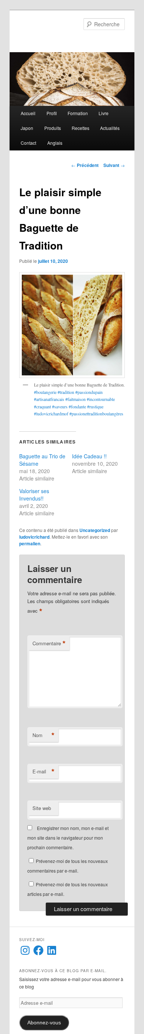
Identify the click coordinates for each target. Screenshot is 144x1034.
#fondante (77, 406)
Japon (27, 128)
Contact (28, 143)
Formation (78, 113)
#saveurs (60, 406)
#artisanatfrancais (49, 399)
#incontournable (101, 399)
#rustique (95, 406)
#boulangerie (45, 392)
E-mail (43, 771)
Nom (43, 735)
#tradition (65, 392)
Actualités (110, 128)
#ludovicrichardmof (51, 413)
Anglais (54, 143)
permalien (29, 543)
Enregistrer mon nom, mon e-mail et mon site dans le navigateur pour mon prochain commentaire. (68, 838)
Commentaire (49, 643)
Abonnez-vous (44, 1022)
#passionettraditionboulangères (96, 413)
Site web (41, 808)
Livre (104, 113)
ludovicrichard (34, 536)
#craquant (43, 406)
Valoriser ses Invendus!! (34, 494)
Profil (52, 113)
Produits (52, 128)
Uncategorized (94, 530)
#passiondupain (88, 392)
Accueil (28, 113)
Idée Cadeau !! (89, 456)
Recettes (80, 128)
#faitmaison (76, 399)
